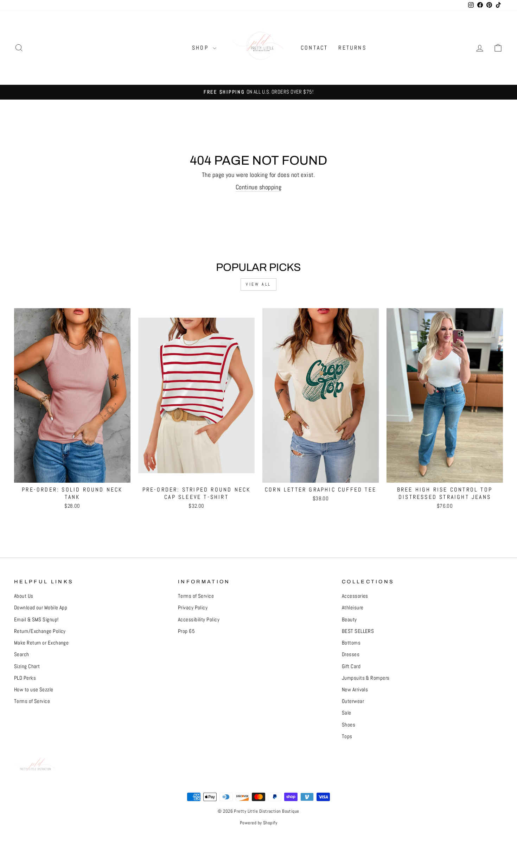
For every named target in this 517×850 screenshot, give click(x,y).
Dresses (350, 654)
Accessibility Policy (198, 619)
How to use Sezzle (33, 689)
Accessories (355, 596)
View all (258, 284)
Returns (352, 47)
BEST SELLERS (358, 631)
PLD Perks (25, 677)
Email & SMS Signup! (36, 619)
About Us (23, 596)
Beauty (349, 619)
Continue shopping (259, 187)
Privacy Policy (193, 607)
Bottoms (351, 642)
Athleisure (353, 607)
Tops (347, 736)
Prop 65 (186, 631)
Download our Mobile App (40, 607)
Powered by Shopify (258, 823)
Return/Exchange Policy (40, 631)
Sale (346, 712)
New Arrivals (355, 689)
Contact (314, 47)
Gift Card (351, 666)
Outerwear (353, 701)
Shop (201, 47)
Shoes (348, 724)
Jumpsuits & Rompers (366, 677)
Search (21, 654)
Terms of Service (32, 701)
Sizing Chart (27, 666)
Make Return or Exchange (41, 642)
